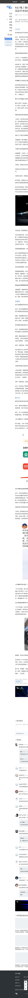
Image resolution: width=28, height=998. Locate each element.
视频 (10, 25)
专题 (10, 28)
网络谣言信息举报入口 (20, 989)
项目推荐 (18, 681)
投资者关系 (18, 985)
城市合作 (17, 977)
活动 (10, 30)
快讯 (10, 16)
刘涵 (16, 15)
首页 (10, 13)
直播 (10, 22)
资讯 (10, 19)
